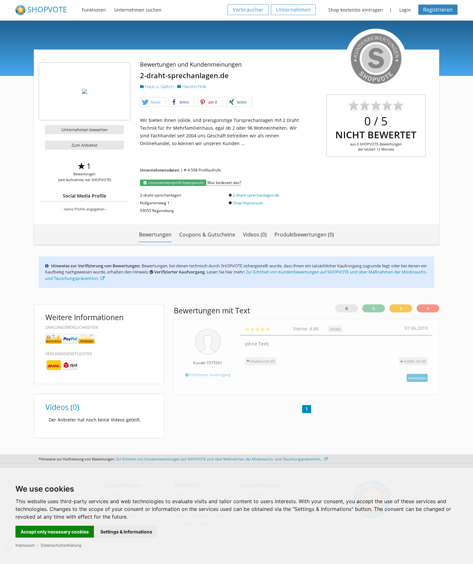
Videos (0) (255, 234)
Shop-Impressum (248, 203)
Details (335, 329)
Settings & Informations (126, 531)
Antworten (417, 377)
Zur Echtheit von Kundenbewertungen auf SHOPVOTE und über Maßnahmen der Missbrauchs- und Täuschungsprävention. (219, 459)
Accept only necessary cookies (55, 531)
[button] (152, 102)
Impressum (25, 545)
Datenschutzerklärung (61, 545)
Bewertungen (155, 234)
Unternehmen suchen (138, 10)
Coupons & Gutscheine (207, 234)
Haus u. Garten (159, 86)
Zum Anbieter (84, 145)
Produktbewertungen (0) (304, 234)
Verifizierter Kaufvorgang (209, 374)
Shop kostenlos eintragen (355, 10)
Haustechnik (193, 86)
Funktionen (94, 10)
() (415, 361)
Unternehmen (293, 9)
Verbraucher (248, 9)
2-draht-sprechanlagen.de (256, 195)
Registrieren (438, 9)
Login (405, 10)
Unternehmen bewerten (84, 130)
